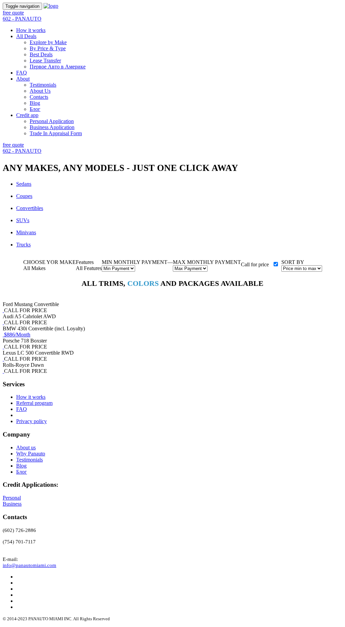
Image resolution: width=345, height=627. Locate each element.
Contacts (39, 97)
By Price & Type (48, 48)
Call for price (255, 264)
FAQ (21, 73)
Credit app (27, 115)
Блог (35, 109)
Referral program (34, 403)
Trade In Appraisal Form (56, 133)
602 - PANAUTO (22, 19)
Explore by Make (48, 42)
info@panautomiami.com (29, 565)
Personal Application (52, 121)
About (23, 79)
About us (26, 447)
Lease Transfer (45, 60)
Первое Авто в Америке (58, 66)
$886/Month (17, 334)
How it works (30, 30)
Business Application (52, 127)
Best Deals (41, 54)
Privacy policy (31, 421)
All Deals (26, 36)
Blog (35, 103)
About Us (40, 91)
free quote (13, 13)
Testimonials (43, 85)
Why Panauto (30, 453)
